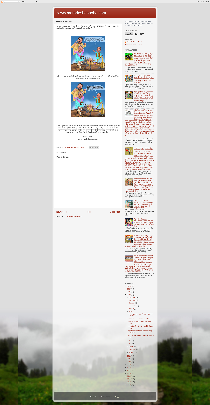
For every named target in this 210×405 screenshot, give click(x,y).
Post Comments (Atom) (74, 216)
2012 (129, 385)
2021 (129, 359)
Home (88, 212)
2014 (129, 379)
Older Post (115, 212)
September (133, 306)
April (130, 344)
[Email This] (90, 147)
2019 (129, 364)
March (131, 346)
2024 (129, 292)
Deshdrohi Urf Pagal (134, 42)
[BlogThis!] (92, 147)
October (132, 303)
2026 (129, 286)
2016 (129, 373)
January (132, 352)
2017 (129, 370)
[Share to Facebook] (96, 147)
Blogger (117, 397)
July (130, 311)
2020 (129, 362)
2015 (129, 376)
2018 (129, 367)
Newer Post (61, 212)
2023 (129, 295)
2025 (129, 289)
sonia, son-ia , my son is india (138, 319)
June (131, 341)
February (132, 349)
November (132, 300)
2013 (129, 382)
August (131, 309)
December (132, 297)
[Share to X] (94, 147)
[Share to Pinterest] (98, 147)
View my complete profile (133, 45)
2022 (129, 356)
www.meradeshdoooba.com (81, 13)
